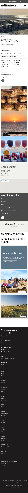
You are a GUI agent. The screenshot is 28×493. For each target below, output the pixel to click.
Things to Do (4, 335)
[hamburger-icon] (25, 6)
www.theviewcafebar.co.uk (7, 74)
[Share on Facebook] (6, 36)
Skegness (3, 44)
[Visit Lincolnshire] (9, 6)
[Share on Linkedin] (8, 36)
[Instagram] (24, 1)
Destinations (4, 362)
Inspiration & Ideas (5, 349)
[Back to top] (24, 322)
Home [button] (2, 10)
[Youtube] (7, 333)
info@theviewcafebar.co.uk (7, 77)
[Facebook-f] (22, 1)
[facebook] (2, 80)
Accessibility (13, 1)
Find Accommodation (6, 347)
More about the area (9, 44)
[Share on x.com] (10, 36)
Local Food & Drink (6, 351)
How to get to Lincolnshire (7, 354)
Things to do (6, 10)
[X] (26, 1)
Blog (10, 1)
